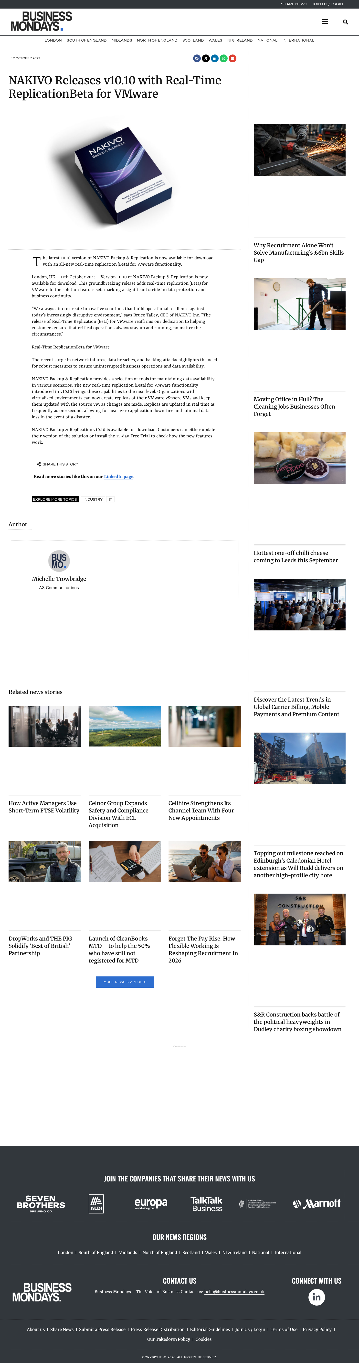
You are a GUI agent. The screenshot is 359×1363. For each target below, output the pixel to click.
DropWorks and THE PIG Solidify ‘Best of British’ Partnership (40, 946)
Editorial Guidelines (210, 1329)
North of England (157, 40)
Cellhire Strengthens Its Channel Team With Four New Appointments (201, 810)
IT (110, 499)
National (268, 40)
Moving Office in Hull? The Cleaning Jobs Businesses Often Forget (294, 406)
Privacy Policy (317, 1329)
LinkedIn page (118, 476)
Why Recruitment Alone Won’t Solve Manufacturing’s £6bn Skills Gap (299, 252)
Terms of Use (284, 1329)
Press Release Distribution (158, 1329)
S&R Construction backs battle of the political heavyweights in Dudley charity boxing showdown (298, 1022)
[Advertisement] (125, 642)
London (53, 40)
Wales (215, 40)
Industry (93, 499)
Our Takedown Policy (168, 1339)
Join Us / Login (250, 1329)
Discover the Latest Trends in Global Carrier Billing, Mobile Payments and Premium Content (296, 707)
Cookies (204, 1339)
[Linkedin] (316, 1297)
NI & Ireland (240, 40)
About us (36, 1329)
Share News (62, 1329)
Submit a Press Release (102, 1329)
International (298, 40)
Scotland (193, 40)
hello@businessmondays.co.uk (234, 1292)
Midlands (122, 40)
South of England (86, 40)
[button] (197, 58)
